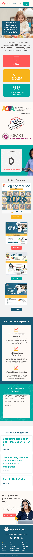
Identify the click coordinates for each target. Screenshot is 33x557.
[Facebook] (15, 538)
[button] (20, 3)
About (3, 548)
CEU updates (25, 546)
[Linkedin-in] (22, 538)
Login (11, 544)
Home (3, 542)
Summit (4, 546)
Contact (4, 550)
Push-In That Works (14, 479)
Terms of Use (25, 542)
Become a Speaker (14, 550)
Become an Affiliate (14, 548)
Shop (3, 544)
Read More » (6, 449)
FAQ (23, 544)
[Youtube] (18, 538)
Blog (11, 542)
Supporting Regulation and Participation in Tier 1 (16, 441)
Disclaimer (12, 546)
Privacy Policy (24, 549)
